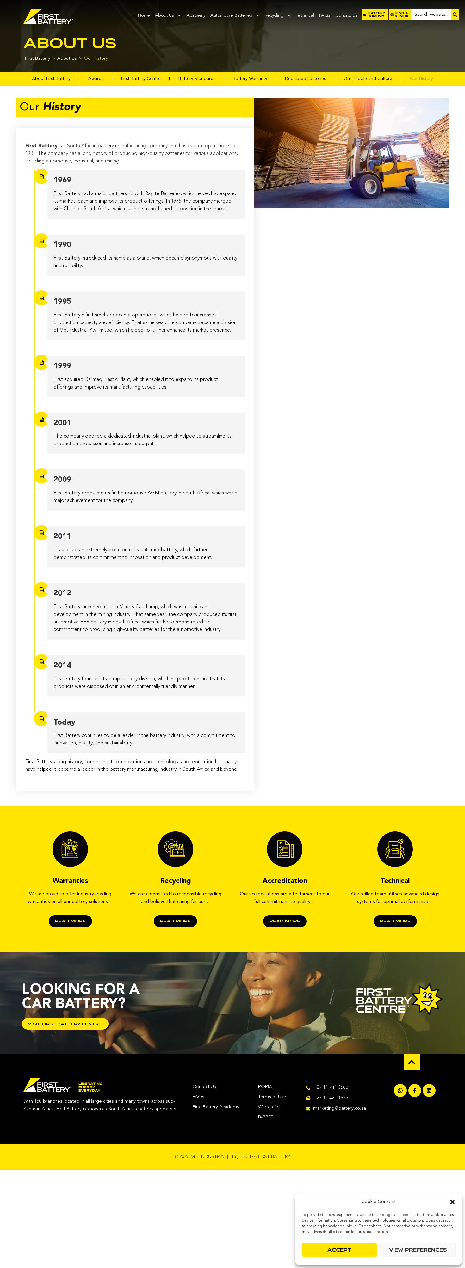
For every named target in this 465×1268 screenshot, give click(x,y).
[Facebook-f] (414, 1090)
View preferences (418, 1250)
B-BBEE (265, 1117)
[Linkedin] (429, 1090)
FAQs (324, 15)
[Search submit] (455, 14)
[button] (452, 1202)
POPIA (265, 1087)
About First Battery (51, 79)
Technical (305, 15)
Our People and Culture (368, 79)
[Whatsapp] (400, 1090)
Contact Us (346, 15)
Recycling (274, 15)
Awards (95, 79)
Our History (421, 79)
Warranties (269, 1107)
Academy (196, 15)
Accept (339, 1250)
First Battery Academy (216, 1107)
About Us (164, 15)
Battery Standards (196, 79)
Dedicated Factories (305, 79)
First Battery (37, 58)
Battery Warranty (250, 79)
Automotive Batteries (231, 15)
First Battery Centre (141, 79)
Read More (70, 921)
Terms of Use (272, 1097)
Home (144, 15)
